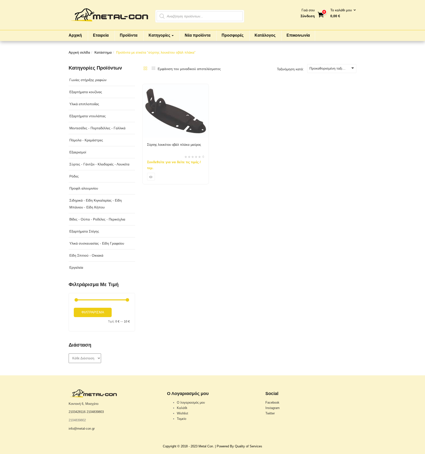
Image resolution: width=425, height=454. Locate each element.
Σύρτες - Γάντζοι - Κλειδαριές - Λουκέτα (99, 164)
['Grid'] (145, 69)
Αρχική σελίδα (79, 52)
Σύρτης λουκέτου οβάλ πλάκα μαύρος (174, 144)
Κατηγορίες (160, 35)
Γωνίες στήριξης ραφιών (87, 80)
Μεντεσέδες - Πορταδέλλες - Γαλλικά (97, 128)
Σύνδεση (308, 16)
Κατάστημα (103, 52)
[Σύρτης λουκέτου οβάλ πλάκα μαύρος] (175, 87)
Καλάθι (182, 408)
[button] (341, 13)
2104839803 (95, 412)
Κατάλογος (265, 35)
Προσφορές (232, 35)
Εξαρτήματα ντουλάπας (87, 116)
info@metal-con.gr (82, 428)
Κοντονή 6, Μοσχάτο (83, 404)
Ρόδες (74, 176)
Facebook (272, 402)
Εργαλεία (76, 267)
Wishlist (182, 413)
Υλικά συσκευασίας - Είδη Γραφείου (96, 243)
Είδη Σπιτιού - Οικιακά (86, 255)
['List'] (153, 69)
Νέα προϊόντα (198, 35)
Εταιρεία (101, 35)
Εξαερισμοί (77, 152)
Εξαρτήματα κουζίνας (85, 92)
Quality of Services (248, 446)
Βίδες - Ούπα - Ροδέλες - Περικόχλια (97, 219)
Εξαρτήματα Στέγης (84, 231)
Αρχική (75, 35)
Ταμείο (181, 419)
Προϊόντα (128, 35)
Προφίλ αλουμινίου (83, 188)
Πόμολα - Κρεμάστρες (86, 140)
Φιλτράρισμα (92, 312)
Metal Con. (206, 446)
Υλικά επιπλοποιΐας (84, 104)
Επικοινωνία (298, 35)
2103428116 (77, 412)
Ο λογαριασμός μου (191, 402)
